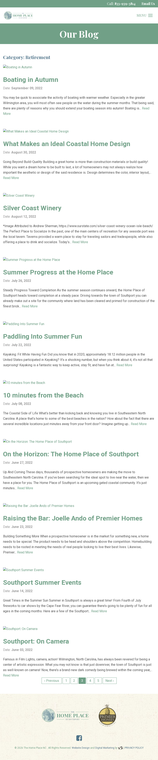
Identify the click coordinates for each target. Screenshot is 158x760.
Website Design (81, 747)
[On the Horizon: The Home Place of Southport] (79, 441)
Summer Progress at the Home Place (58, 272)
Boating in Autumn (30, 80)
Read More (11, 178)
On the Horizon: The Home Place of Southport (71, 454)
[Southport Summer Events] (79, 570)
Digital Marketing (104, 747)
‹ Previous (51, 681)
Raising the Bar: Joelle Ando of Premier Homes (73, 518)
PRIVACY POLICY (134, 747)
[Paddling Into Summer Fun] (79, 324)
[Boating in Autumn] (79, 67)
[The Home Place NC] (18, 15)
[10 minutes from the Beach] (79, 383)
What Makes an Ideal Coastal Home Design (66, 144)
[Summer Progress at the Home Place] (79, 260)
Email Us (148, 3)
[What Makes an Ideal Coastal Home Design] (79, 131)
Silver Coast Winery (32, 208)
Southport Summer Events (42, 582)
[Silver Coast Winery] (79, 195)
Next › (109, 681)
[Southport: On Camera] (79, 629)
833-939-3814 (125, 3)
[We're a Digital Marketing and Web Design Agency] (120, 747)
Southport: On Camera (36, 641)
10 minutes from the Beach (43, 395)
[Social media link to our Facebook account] (79, 739)
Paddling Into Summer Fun (42, 336)
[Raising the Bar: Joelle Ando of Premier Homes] (79, 506)
